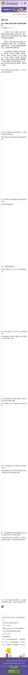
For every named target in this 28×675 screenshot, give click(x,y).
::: (1, 17)
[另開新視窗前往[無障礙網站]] (14, 671)
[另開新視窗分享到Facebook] (3, 606)
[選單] (25, 2)
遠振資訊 (17, 666)
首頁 (14, 14)
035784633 (8, 625)
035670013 (8, 634)
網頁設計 (11, 666)
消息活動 (18, 14)
